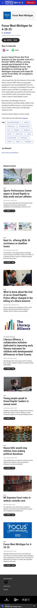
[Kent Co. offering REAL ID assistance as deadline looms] (17, 226)
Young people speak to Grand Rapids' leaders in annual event (16, 401)
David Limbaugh (7, 250)
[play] (3, 606)
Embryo (18, 141)
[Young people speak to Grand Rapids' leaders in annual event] (17, 384)
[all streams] (34, 606)
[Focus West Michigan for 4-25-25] (17, 530)
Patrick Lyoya (11, 126)
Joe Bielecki (7, 33)
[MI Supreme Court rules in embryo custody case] (17, 483)
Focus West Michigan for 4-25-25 (17, 546)
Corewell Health (11, 138)
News (4, 188)
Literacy (26, 122)
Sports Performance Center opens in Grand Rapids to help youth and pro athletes (17, 193)
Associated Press (7, 305)
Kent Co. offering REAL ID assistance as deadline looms (16, 243)
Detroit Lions (19, 134)
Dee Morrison (6, 200)
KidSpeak (16, 130)
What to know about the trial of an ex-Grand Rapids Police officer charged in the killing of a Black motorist (18, 296)
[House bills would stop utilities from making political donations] (17, 434)
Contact (5, 589)
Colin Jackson (6, 457)
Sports (29, 134)
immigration (24, 138)
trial (8, 130)
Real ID (9, 134)
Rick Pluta (5, 504)
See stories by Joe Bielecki (10, 153)
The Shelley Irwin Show (9, 337)
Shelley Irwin (6, 358)
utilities (9, 141)
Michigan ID (27, 130)
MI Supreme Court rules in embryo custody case (17, 499)
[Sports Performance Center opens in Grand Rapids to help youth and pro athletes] (17, 177)
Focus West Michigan (22, 15)
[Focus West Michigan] (7, 15)
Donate (31, 2)
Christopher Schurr (24, 126)
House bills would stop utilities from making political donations (15, 450)
